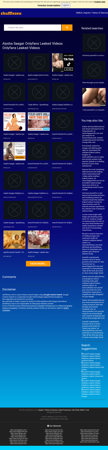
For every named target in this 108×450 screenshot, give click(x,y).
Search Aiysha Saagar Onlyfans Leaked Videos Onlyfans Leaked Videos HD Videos (92, 375)
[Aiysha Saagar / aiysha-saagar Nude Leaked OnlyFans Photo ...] (14, 130)
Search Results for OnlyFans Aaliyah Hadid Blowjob (71, 164)
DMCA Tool (84, 410)
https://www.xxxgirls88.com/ (54, 437)
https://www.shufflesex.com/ (18, 440)
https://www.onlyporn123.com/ (89, 433)
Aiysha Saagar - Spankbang (13, 223)
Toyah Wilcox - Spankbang (38, 105)
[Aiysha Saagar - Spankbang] (14, 219)
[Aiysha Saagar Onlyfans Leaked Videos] (39, 189)
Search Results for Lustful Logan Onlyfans (19, 105)
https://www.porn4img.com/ (89, 440)
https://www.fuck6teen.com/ (54, 440)
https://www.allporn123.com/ (90, 432)
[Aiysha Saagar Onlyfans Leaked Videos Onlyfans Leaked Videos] (14, 189)
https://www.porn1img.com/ (89, 435)
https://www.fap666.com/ (18, 437)
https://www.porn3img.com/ (89, 438)
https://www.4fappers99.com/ (18, 432)
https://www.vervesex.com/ (18, 442)
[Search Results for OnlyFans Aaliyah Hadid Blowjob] (63, 160)
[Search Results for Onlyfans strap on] (39, 219)
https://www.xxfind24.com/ (54, 433)
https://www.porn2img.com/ (89, 437)
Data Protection (65, 410)
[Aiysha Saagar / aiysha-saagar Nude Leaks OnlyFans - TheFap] (14, 71)
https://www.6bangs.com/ (18, 433)
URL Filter (75, 410)
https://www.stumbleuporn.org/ (89, 442)
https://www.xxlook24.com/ (54, 435)
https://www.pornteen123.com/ (89, 430)
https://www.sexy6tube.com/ (54, 438)
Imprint (87, 12)
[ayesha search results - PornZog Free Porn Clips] (14, 248)
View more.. (38, 263)
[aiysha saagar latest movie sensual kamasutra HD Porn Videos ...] (39, 71)
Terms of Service (100, 12)
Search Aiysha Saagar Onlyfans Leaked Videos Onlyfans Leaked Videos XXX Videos (92, 366)
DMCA (79, 12)
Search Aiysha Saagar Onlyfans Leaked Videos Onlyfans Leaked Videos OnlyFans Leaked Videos (91, 384)
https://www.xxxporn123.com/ (54, 432)
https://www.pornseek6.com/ (54, 443)
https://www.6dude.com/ (18, 435)
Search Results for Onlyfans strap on (42, 223)
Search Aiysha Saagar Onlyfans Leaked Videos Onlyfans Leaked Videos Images (90, 393)
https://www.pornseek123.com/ (54, 442)
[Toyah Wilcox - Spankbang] (39, 100)
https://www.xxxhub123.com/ (54, 430)
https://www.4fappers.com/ (18, 430)
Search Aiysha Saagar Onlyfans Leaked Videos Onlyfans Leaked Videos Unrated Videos (90, 357)
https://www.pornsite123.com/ (18, 438)
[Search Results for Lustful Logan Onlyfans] (14, 100)
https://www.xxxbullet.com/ (18, 443)
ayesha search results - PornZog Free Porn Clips (22, 252)
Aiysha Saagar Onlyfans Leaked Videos (43, 193)
